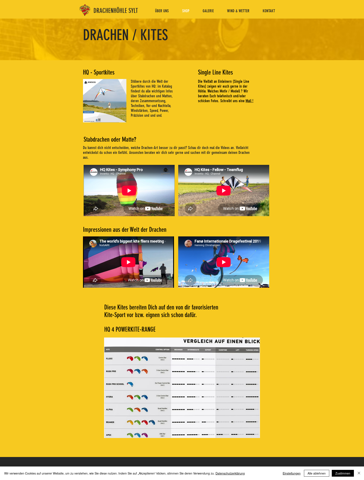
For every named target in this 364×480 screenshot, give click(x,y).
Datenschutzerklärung (230, 473)
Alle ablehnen (317, 473)
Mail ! (249, 100)
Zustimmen (342, 473)
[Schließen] (358, 473)
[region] (182, 384)
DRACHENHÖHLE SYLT (116, 11)
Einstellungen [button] (292, 473)
